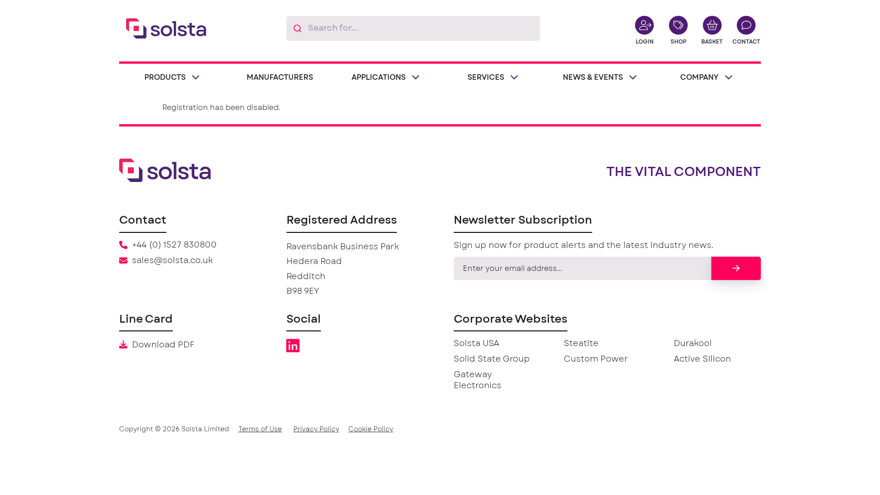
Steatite (581, 344)
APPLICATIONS (379, 77)
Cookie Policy (370, 429)
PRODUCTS (165, 77)
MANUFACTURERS (280, 77)
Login (645, 41)
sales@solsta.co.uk (172, 261)
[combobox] (413, 28)
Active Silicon (702, 359)
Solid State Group (492, 359)
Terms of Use (260, 429)
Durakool (693, 344)
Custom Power (596, 359)
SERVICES (486, 77)
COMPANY (699, 77)
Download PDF (163, 345)
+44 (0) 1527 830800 (174, 245)
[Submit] (297, 28)
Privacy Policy (316, 429)
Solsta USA (476, 344)
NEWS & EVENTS (593, 77)
